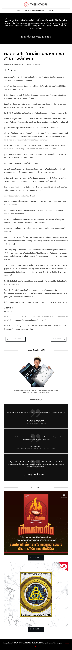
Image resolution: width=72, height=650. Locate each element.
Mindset (28, 64)
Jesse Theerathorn (16, 64)
